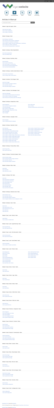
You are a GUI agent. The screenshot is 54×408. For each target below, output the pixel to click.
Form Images (13, 79)
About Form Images (6, 82)
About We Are (5, 364)
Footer (13, 266)
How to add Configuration (7, 392)
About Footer (5, 269)
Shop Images (14, 351)
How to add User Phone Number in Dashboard (11, 40)
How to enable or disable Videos (33, 133)
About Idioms (5, 218)
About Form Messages (6, 93)
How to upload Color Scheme (33, 254)
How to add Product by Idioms (8, 327)
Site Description (15, 232)
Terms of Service (26, 405)
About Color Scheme (6, 253)
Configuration (15, 388)
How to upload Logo (6, 279)
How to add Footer (6, 271)
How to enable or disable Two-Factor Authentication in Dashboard (14, 43)
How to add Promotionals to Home (9, 338)
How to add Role (5, 169)
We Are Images (15, 370)
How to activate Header (7, 260)
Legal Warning (15, 223)
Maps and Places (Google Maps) (8, 108)
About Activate (5, 382)
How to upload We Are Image (8, 375)
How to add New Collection (7, 196)
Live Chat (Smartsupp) (6, 107)
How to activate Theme (7, 261)
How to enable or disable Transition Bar (35, 132)
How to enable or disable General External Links (11, 141)
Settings (8, 58)
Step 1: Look (8, 215)
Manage (8, 36)
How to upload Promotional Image (9, 339)
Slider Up (14, 300)
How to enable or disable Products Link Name (36, 128)
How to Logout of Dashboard (8, 32)
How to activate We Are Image (8, 374)
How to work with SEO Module (8, 187)
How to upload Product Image (8, 328)
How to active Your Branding (8, 62)
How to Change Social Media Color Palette (10, 132)
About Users (5, 205)
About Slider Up (5, 303)
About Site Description (6, 235)
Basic (15, 26)
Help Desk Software (5, 407)
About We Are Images (6, 373)
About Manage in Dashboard (8, 39)
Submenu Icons (14, 191)
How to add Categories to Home (8, 313)
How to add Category (6, 314)
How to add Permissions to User (8, 208)
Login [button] (46, 1)
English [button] (49, 1)
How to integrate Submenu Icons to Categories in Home (12, 198)
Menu (13, 283)
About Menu (5, 286)
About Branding (5, 61)
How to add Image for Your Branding (9, 64)
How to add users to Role (7, 171)
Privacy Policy (13, 145)
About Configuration (6, 391)
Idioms (13, 215)
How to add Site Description (7, 236)
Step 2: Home (9, 266)
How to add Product (6, 325)
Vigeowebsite (14, 403)
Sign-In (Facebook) (6, 111)
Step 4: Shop (8, 343)
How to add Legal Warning (7, 228)
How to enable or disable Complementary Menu (11, 137)
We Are (13, 361)
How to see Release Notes (7, 54)
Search (32, 22)
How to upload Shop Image (7, 357)
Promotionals (16, 332)
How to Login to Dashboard (7, 30)
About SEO (4, 178)
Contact (13, 343)
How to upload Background (33, 253)
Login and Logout (10, 26)
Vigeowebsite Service (5, 403)
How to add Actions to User (7, 207)
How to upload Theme (32, 257)
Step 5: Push (8, 379)
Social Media (14, 240)
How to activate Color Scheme (8, 258)
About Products (5, 324)
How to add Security (6, 183)
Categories (16, 308)
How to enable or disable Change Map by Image (11, 136)
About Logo (5, 278)
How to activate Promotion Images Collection (10, 158)
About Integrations (6, 104)
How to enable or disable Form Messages (10, 96)
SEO (11, 175)
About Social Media (6, 243)
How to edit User (5, 211)
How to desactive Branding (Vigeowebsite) (10, 65)
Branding (13, 58)
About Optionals (5, 128)
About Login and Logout (7, 29)
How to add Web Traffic (7, 186)
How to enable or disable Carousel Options (10, 133)
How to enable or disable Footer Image (9, 140)
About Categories (6, 311)
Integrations (13, 101)
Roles (12, 165)
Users (12, 202)
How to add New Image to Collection (9, 86)
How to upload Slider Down (7, 296)
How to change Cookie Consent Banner (9, 75)
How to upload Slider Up (7, 304)
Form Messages (14, 90)
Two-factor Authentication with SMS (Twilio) (35, 107)
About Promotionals (6, 335)
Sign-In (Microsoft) (31, 104)
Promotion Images (14, 154)
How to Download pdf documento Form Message (11, 94)
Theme (13, 248)
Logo (13, 275)
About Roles (5, 168)
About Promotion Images (7, 157)
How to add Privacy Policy (7, 150)
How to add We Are (6, 366)
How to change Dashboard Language (9, 121)
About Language (5, 119)
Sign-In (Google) (5, 112)
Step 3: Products (9, 308)
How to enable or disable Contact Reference (10, 139)
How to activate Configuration (8, 384)
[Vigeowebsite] (15, 6)
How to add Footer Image (7, 129)
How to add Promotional (7, 336)
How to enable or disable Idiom (8, 219)
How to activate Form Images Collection (9, 83)
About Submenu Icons (6, 194)
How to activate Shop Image (7, 356)
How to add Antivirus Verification (8, 179)
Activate (14, 379)
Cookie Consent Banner (15, 70)
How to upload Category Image (8, 317)
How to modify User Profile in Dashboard (10, 44)
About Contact (5, 346)
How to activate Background (7, 257)
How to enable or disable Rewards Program (35, 129)
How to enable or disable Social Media (9, 244)
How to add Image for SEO (7, 182)
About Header (5, 254)
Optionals (13, 125)
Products (15, 321)
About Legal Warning (6, 226)
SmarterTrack (14, 407)
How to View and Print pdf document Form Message (12, 97)
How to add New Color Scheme (8, 262)
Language (13, 116)
